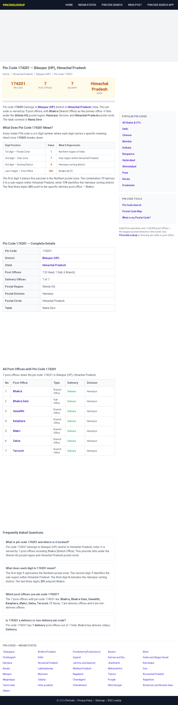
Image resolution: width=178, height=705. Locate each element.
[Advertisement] (89, 34)
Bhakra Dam (21, 401)
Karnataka (148, 663)
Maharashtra (115, 668)
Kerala (126, 179)
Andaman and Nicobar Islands (159, 685)
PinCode (70, 700)
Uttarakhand (80, 685)
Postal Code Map (132, 211)
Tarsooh (18, 450)
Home (69, 4)
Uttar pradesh (45, 685)
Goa (145, 668)
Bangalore (128, 154)
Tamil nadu (9, 685)
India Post (135, 4)
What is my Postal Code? (136, 217)
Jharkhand (114, 663)
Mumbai (127, 141)
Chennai (127, 135)
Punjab (112, 679)
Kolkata (126, 147)
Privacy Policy (85, 700)
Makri (16, 431)
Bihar (146, 651)
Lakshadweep (45, 668)
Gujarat (77, 657)
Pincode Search (112, 4)
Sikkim (6, 690)
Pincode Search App (160, 4)
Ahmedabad (129, 166)
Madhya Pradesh (82, 668)
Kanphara (19, 421)
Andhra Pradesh (47, 651)
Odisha (42, 679)
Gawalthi (18, 411)
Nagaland (78, 674)
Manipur (7, 674)
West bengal (115, 685)
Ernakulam (128, 185)
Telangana (8, 651)
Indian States (87, 4)
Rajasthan (148, 679)
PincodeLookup (128, 235)
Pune (125, 172)
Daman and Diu (116, 657)
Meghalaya (9, 679)
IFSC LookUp (114, 700)
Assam (112, 651)
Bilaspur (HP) (46, 107)
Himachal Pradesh (79, 107)
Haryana (7, 663)
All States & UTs (131, 122)
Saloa (16, 441)
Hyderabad (128, 160)
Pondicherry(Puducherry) (86, 651)
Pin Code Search (131, 205)
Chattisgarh (9, 657)
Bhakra (17, 391)
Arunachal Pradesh (153, 674)
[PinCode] (14, 5)
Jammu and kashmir (84, 663)
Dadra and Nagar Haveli (155, 657)
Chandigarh (79, 679)
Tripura (112, 674)
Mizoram (43, 674)
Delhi (125, 129)
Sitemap (100, 700)
